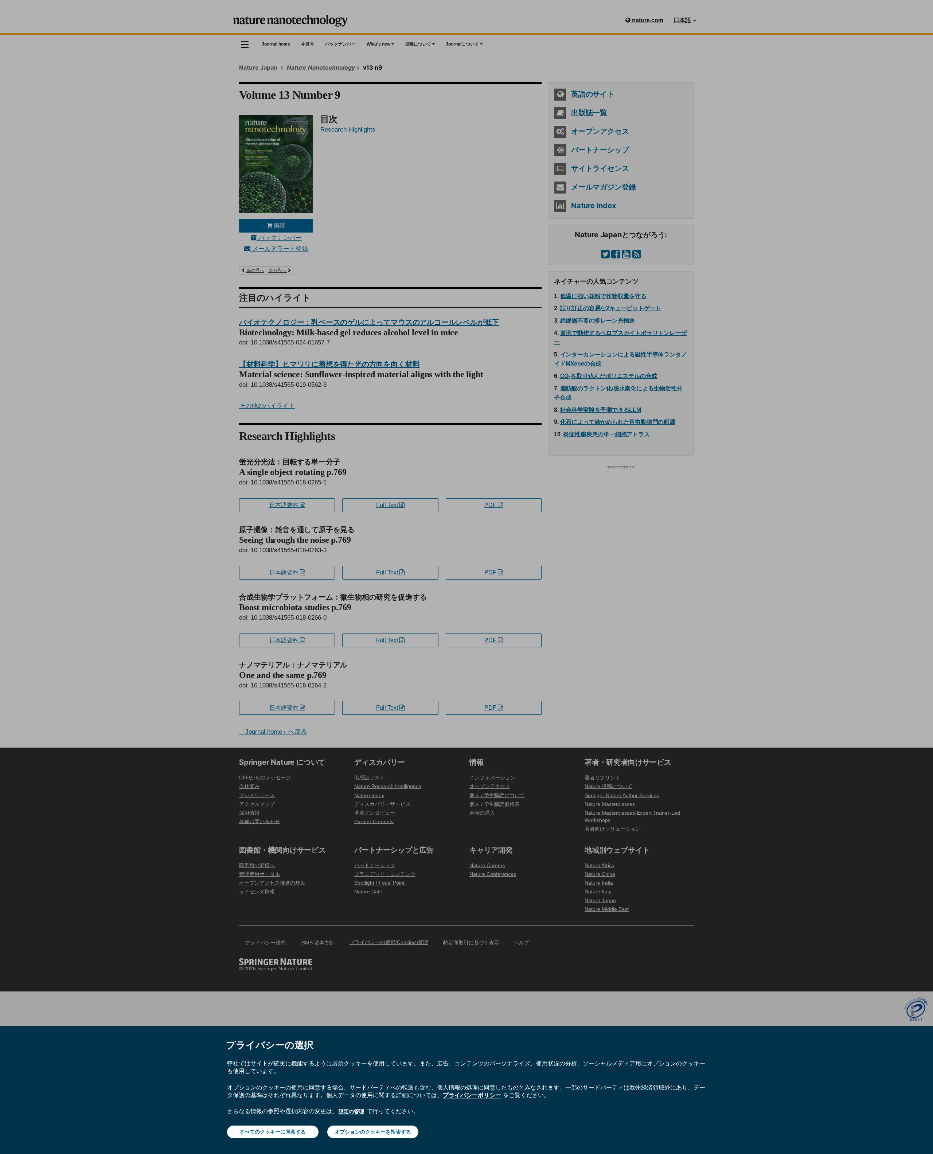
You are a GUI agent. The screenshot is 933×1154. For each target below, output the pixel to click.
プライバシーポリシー (472, 1095)
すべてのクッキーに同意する (272, 1132)
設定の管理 (351, 1111)
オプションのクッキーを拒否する (373, 1132)
